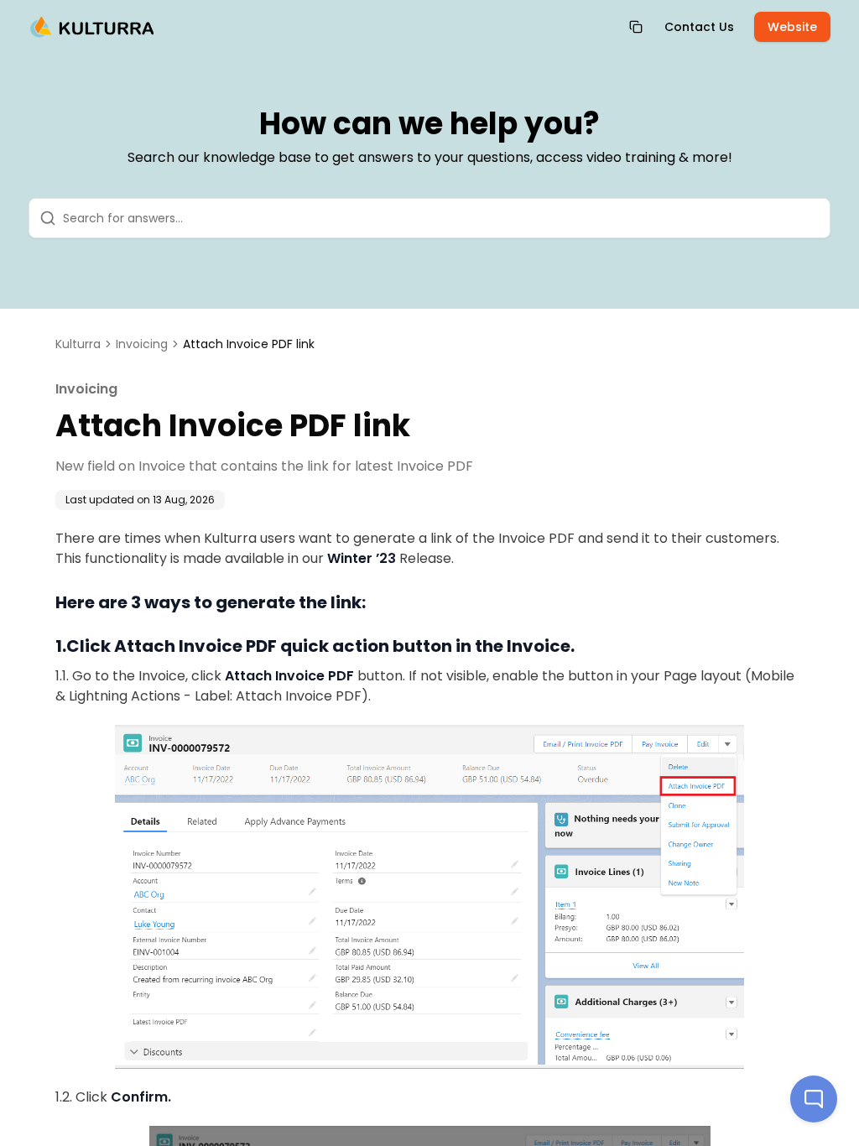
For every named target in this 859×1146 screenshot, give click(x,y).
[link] (249, 344)
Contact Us (699, 26)
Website (792, 26)
